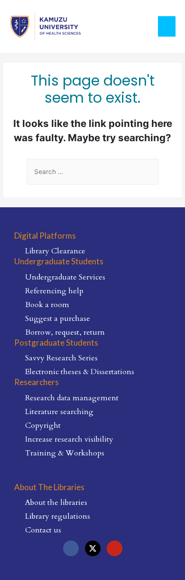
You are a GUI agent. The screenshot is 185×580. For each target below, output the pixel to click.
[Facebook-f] (71, 548)
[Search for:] (92, 172)
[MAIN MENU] (167, 26)
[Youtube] (114, 548)
